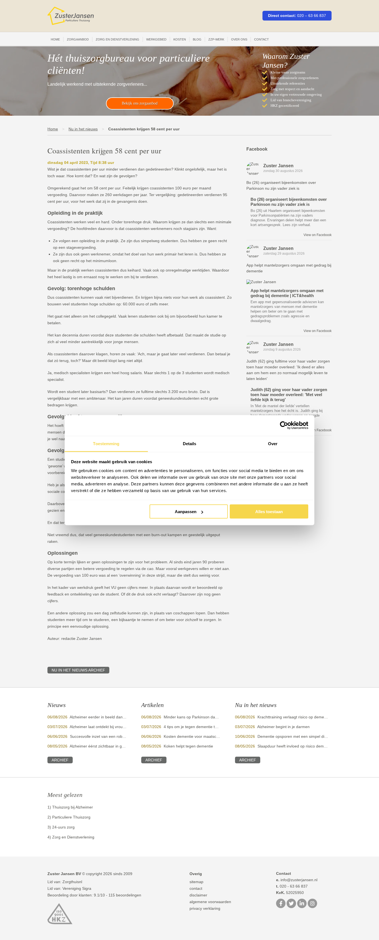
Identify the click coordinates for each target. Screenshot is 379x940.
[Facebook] (280, 904)
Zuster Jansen (278, 165)
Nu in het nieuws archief (78, 670)
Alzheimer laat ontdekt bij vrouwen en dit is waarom (115, 726)
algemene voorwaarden (210, 902)
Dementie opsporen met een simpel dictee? (295, 736)
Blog (197, 39)
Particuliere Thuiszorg (71, 817)
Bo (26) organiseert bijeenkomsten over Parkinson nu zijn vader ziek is (289, 202)
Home (55, 39)
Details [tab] (189, 443)
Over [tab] (272, 443)
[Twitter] (291, 904)
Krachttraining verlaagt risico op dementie (293, 717)
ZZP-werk (216, 39)
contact (196, 888)
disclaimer (198, 895)
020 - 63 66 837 (292, 886)
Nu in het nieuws (83, 129)
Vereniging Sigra (76, 888)
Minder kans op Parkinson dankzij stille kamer (204, 717)
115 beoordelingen (124, 895)
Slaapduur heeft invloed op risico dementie (294, 746)
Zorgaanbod (78, 39)
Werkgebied (156, 39)
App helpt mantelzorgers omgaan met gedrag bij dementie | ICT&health (287, 293)
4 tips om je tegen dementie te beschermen (202, 726)
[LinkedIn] (302, 904)
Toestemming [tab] (106, 443)
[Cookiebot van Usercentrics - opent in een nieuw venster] (284, 425)
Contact (261, 39)
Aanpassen (185, 511)
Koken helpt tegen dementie (188, 746)
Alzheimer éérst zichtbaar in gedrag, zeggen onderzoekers (121, 746)
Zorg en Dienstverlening (117, 39)
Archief (60, 760)
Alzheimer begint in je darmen (283, 726)
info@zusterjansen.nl (296, 880)
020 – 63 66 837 (311, 15)
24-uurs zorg (63, 827)
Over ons (239, 39)
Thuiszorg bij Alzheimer (72, 807)
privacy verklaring (205, 908)
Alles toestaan (269, 511)
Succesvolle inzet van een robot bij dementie (109, 736)
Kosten (179, 39)
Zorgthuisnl (72, 882)
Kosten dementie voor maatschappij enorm (201, 736)
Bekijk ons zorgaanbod (140, 103)
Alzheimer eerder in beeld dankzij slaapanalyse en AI (116, 717)
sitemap (196, 882)
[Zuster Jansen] (70, 16)
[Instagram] (312, 904)
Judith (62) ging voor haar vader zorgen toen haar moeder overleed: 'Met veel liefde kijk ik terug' (289, 394)
